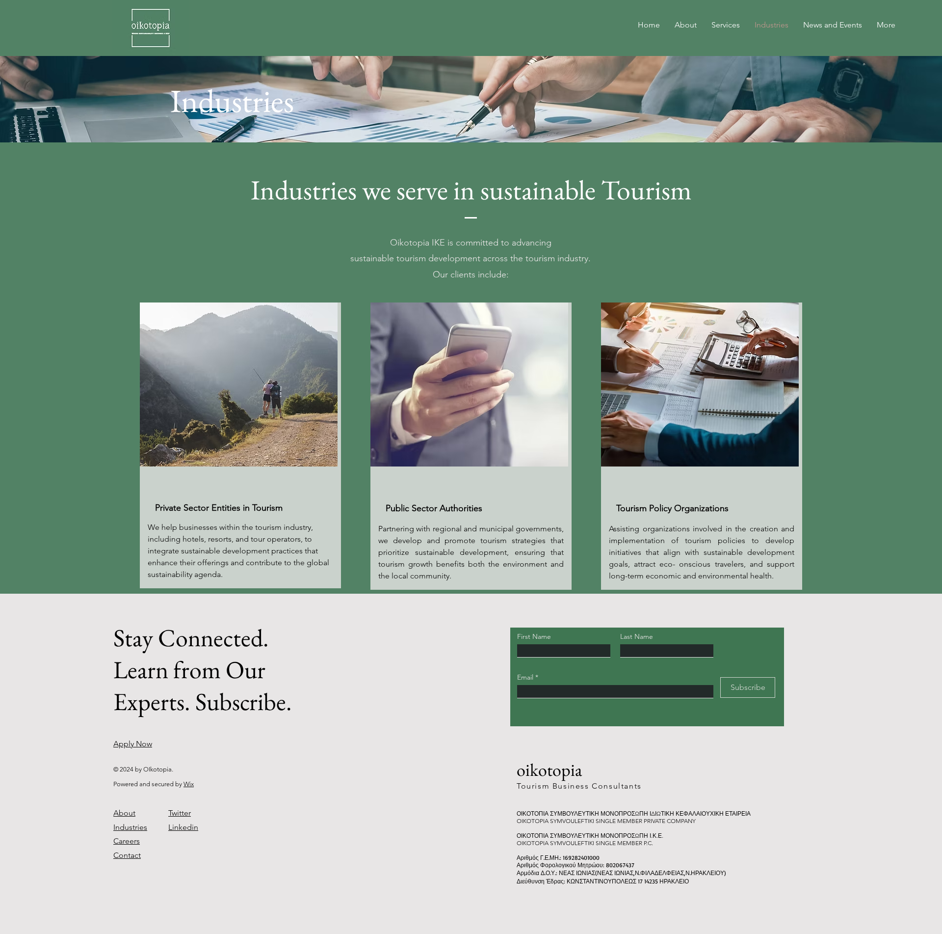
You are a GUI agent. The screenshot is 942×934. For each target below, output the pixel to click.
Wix (188, 784)
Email (526, 677)
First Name (534, 636)
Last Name (636, 636)
